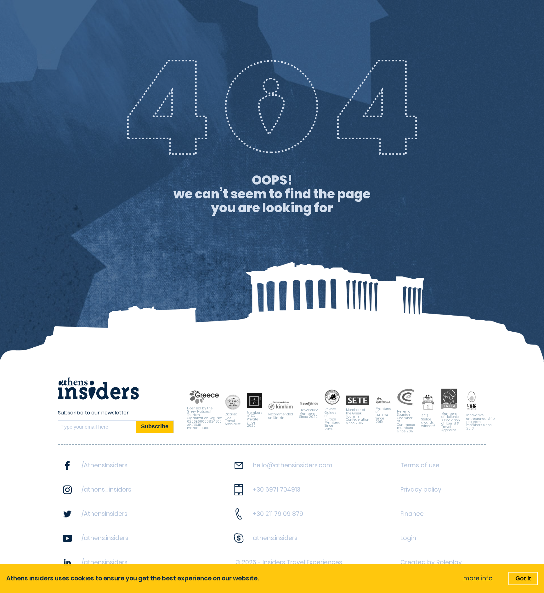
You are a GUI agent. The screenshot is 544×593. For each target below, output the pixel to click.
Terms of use (419, 465)
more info (478, 578)
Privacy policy (420, 489)
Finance (412, 514)
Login (408, 538)
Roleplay (449, 562)
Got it (523, 578)
